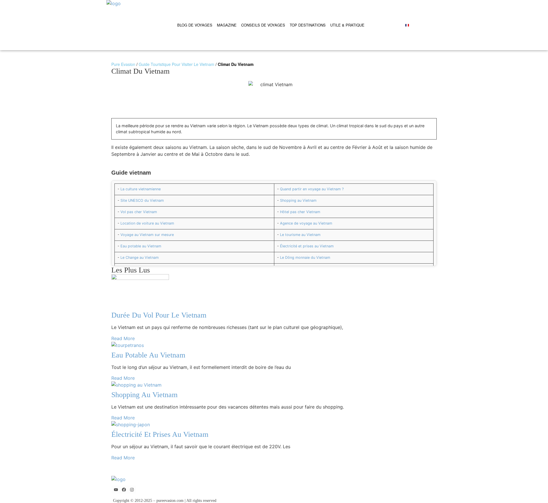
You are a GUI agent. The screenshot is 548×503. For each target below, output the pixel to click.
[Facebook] (124, 490)
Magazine (227, 25)
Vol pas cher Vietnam (138, 212)
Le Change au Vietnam (139, 257)
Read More (123, 338)
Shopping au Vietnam (298, 200)
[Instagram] (132, 490)
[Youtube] (116, 490)
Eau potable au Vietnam (140, 246)
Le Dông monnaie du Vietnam (305, 257)
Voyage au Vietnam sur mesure (147, 235)
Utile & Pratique (347, 25)
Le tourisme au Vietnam (300, 235)
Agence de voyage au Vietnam (306, 223)
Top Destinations (308, 25)
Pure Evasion (123, 64)
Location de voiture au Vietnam (147, 223)
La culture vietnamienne (140, 189)
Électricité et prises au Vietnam (307, 246)
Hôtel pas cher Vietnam (300, 212)
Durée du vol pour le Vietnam (158, 315)
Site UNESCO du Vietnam (142, 200)
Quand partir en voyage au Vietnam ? (312, 189)
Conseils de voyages (263, 25)
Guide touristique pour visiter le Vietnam (176, 64)
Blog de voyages (194, 25)
